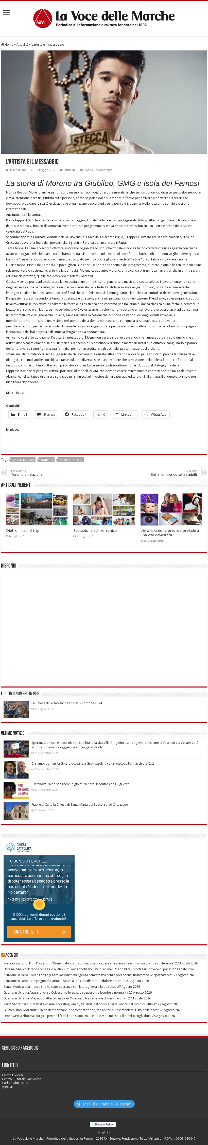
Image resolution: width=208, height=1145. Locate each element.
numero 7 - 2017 (71, 460)
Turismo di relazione (26, 473)
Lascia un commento (99, 170)
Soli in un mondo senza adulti (174, 473)
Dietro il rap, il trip (22, 530)
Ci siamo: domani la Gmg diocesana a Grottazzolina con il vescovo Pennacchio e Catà (92, 763)
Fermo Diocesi (12, 1075)
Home (8, 44)
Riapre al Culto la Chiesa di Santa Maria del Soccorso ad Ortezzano (79, 804)
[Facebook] (98, 1133)
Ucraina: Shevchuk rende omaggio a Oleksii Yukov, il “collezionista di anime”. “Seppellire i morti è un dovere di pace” (87, 969)
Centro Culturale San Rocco (21, 1079)
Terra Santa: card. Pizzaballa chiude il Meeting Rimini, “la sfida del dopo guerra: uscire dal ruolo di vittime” (80, 1004)
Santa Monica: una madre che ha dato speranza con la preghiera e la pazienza (60, 987)
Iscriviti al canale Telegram (106, 1104)
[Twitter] (103, 1133)
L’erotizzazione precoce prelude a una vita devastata (170, 532)
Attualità (22, 44)
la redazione (18, 170)
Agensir (11, 955)
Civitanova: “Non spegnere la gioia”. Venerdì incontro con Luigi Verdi (80, 784)
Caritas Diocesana (15, 1083)
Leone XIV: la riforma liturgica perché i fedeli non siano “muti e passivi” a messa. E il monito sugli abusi (77, 1016)
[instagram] (109, 1133)
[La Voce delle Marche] (104, 18)
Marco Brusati (23, 460)
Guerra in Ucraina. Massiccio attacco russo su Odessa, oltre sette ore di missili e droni (65, 998)
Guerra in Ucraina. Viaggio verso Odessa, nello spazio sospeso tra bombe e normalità (66, 992)
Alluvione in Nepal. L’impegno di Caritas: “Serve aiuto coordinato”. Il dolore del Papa (64, 981)
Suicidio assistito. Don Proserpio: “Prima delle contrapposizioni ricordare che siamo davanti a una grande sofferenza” (89, 963)
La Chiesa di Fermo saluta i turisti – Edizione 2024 (66, 703)
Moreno (47, 460)
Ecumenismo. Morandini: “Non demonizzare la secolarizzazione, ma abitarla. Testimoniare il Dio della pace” (81, 1010)
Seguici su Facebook (20, 1048)
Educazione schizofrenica (95, 530)
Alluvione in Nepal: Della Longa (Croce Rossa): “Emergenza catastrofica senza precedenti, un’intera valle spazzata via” (88, 975)
